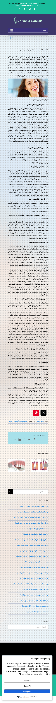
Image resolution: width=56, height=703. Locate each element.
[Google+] (24, 439)
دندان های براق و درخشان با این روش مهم (31, 556)
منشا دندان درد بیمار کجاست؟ (35, 562)
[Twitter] (30, 9)
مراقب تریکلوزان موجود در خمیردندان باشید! (30, 518)
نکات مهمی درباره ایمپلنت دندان (34, 590)
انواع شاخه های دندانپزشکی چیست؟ (33, 601)
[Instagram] (25, 9)
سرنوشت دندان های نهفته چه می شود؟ (32, 551)
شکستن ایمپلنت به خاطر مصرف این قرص (31, 573)
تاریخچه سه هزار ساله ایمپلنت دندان (33, 507)
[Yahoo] (20, 9)
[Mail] (15, 439)
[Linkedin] (19, 439)
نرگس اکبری (40, 421)
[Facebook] (35, 9)
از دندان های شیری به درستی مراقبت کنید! (30, 523)
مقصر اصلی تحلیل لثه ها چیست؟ (34, 534)
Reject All (27, 686)
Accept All (27, 691)
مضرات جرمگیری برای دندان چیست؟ (33, 579)
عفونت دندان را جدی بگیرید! (36, 612)
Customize (27, 681)
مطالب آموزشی (18, 421)
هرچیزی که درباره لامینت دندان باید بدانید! (30, 540)
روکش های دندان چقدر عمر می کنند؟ (33, 595)
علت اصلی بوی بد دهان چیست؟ (35, 529)
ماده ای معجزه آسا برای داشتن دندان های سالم (29, 584)
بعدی (11, 38)
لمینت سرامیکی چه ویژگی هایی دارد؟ (33, 606)
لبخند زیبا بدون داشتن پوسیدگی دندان (32, 512)
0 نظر (10, 421)
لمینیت (25, 421)
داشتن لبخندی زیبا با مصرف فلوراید (33, 567)
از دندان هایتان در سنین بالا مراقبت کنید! (31, 545)
